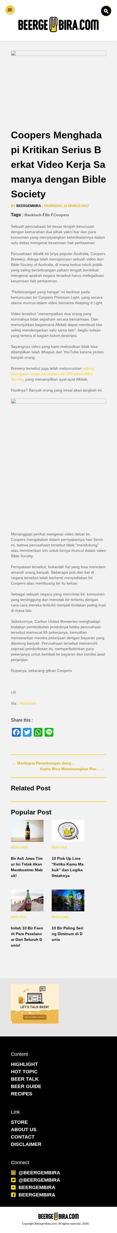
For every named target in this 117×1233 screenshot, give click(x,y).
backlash (33, 215)
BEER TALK (25, 1079)
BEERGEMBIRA (37, 1187)
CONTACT (23, 1137)
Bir (47, 215)
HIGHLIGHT (24, 1064)
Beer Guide (19, 847)
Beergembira (28, 206)
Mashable (28, 703)
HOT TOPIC (24, 1071)
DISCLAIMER (26, 1144)
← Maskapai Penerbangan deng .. (43, 763)
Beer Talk (59, 847)
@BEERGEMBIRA (39, 1172)
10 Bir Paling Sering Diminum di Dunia (67, 934)
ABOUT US (23, 1129)
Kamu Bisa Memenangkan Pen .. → (72, 769)
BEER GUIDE (26, 1086)
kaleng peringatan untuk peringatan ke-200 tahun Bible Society (52, 373)
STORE (19, 1122)
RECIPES (21, 1093)
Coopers (61, 215)
